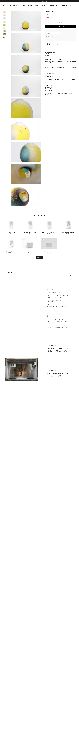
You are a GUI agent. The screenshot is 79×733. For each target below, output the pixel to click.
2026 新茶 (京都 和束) (30, 251)
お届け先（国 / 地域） (50, 31)
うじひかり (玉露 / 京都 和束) (11, 251)
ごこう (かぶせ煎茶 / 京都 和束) (68, 232)
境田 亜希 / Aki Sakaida (52, 52)
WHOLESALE (63, 5)
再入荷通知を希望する (60, 26)
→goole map (50, 308)
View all (39, 257)
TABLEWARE (51, 5)
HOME (9, 5)
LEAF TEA (30, 5)
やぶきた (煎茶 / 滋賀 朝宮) (11, 232)
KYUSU (36, 5)
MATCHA (23, 5)
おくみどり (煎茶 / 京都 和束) (30, 232)
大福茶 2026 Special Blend (49, 251)
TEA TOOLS (42, 5)
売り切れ (60, 22)
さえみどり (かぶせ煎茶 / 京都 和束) (49, 232)
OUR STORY (16, 5)
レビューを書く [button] (69, 275)
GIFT (57, 5)
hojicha (43, 215)
